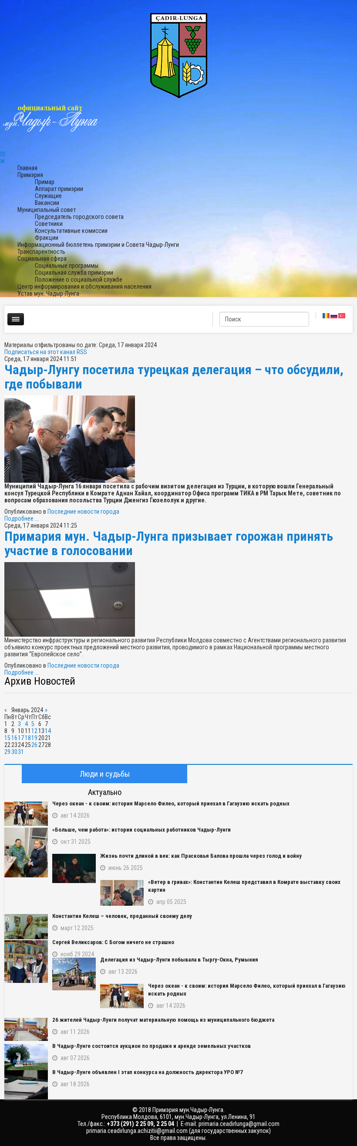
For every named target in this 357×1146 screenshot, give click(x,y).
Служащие (48, 195)
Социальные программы (66, 265)
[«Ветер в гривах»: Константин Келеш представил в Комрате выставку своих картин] (122, 893)
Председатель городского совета (79, 216)
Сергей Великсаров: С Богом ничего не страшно (113, 942)
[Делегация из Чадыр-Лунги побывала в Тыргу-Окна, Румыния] (74, 974)
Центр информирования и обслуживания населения (84, 286)
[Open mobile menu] (2, 153)
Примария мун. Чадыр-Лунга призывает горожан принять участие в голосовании (168, 543)
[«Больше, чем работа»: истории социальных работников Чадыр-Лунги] (26, 852)
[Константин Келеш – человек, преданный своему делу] (26, 926)
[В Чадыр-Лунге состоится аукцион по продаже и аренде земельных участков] (26, 1057)
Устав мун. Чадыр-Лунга (48, 293)
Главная (27, 167)
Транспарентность (41, 251)
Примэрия (30, 174)
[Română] (326, 315)
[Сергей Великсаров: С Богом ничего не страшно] (26, 961)
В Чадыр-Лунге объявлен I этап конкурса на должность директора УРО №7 (147, 1072)
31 (21, 751)
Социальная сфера (42, 258)
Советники (49, 223)
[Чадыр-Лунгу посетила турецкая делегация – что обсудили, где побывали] (178, 439)
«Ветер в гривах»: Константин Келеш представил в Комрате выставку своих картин (244, 886)
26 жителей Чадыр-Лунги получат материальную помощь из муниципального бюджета (163, 1019)
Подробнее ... (21, 518)
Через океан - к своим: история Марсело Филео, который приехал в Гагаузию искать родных (171, 803)
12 (34, 730)
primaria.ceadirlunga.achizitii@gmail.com (137, 1130)
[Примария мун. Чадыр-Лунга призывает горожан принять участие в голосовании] (178, 599)
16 (14, 737)
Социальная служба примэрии (74, 272)
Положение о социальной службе (78, 279)
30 (14, 751)
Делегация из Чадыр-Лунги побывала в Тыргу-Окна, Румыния (179, 959)
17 (21, 737)
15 (7, 737)
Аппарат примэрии (59, 188)
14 (48, 730)
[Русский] (334, 315)
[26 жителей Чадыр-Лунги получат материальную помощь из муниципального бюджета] (26, 1029)
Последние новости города (83, 511)
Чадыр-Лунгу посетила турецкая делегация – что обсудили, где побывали (174, 377)
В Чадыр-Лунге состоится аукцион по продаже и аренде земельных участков (151, 1046)
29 (7, 751)
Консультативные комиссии (71, 230)
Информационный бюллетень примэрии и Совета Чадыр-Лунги (98, 244)
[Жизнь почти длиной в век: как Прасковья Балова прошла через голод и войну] (74, 868)
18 (28, 737)
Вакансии (47, 202)
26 (34, 744)
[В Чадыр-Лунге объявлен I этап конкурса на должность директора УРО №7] (26, 1084)
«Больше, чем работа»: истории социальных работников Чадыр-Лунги (141, 829)
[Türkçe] (342, 315)
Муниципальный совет (46, 209)
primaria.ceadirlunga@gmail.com (239, 1123)
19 (34, 737)
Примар (44, 181)
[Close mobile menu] (2, 160)
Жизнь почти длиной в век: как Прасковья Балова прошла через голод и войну (201, 856)
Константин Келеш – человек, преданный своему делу (122, 916)
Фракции (46, 237)
